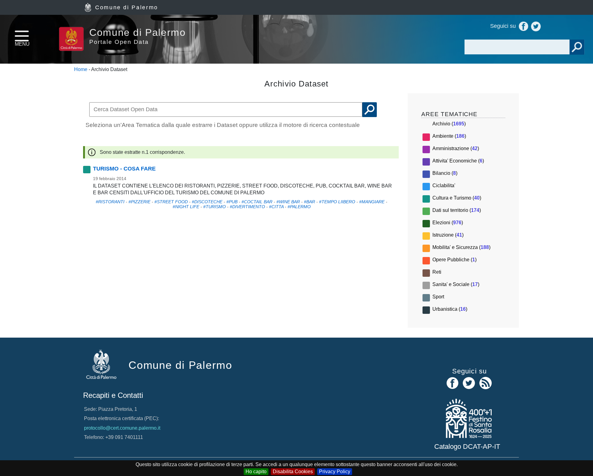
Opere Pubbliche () (454, 259)
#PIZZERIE (139, 201)
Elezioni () (447, 222)
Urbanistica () (449, 309)
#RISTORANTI (110, 201)
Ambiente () (449, 136)
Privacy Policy (334, 471)
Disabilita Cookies (293, 471)
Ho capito (256, 471)
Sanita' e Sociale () (455, 284)
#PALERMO (299, 206)
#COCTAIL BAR (257, 201)
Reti (436, 272)
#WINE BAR (288, 201)
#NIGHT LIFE (186, 206)
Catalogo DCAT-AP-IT (467, 446)
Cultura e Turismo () (456, 197)
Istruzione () (448, 235)
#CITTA (276, 206)
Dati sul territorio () (456, 210)
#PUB (232, 201)
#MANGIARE (372, 201)
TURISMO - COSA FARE (124, 169)
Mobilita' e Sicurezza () (461, 247)
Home (80, 69)
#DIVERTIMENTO (247, 206)
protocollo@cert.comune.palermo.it (122, 428)
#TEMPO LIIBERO (337, 201)
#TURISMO (214, 206)
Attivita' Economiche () (458, 160)
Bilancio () (444, 173)
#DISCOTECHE (207, 201)
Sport (438, 296)
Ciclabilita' (443, 185)
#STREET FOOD (171, 201)
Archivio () (449, 123)
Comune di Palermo (126, 7)
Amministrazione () (455, 148)
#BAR (309, 201)
